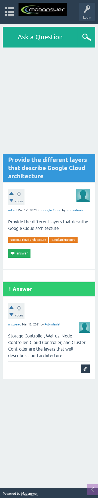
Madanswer (29, 494)
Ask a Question (40, 37)
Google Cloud (51, 210)
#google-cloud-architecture (28, 239)
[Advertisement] (49, 101)
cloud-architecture (63, 239)
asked (12, 210)
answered (14, 324)
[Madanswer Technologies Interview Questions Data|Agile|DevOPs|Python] (43, 9)
